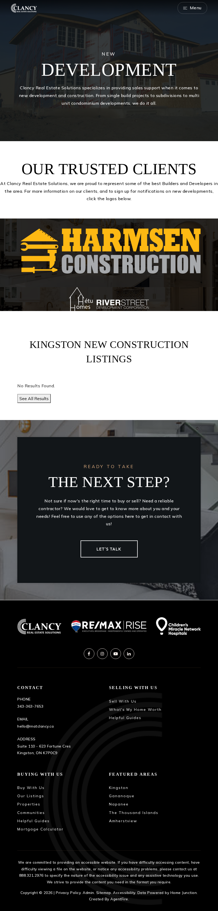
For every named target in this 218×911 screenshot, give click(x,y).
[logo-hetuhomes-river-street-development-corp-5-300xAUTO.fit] (109, 298)
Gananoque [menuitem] (122, 796)
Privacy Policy (68, 892)
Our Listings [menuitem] (30, 796)
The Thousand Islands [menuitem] (133, 812)
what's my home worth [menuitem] (135, 709)
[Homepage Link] (24, 7)
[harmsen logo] (109, 252)
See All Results (34, 398)
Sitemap (103, 892)
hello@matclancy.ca (35, 726)
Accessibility (124, 892)
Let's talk (109, 549)
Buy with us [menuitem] (31, 787)
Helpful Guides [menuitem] (125, 717)
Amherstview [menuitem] (123, 820)
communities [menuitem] (31, 812)
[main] (109, 300)
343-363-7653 (30, 706)
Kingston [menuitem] (118, 787)
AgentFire (119, 899)
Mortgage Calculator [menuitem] (40, 829)
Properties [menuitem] (28, 804)
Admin (88, 892)
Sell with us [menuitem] (123, 701)
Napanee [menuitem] (119, 804)
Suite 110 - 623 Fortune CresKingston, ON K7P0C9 (44, 749)
